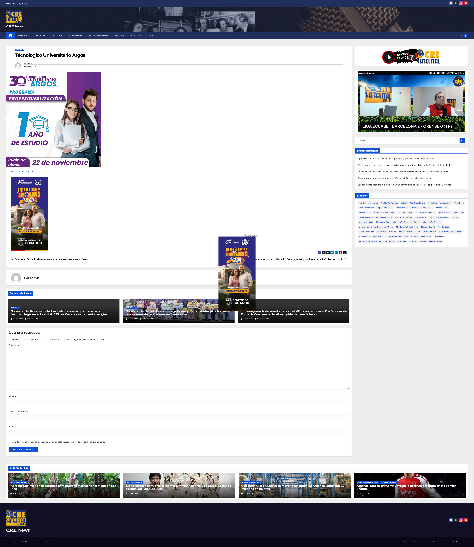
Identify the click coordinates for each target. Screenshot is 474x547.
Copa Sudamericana (385, 208)
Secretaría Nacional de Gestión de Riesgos (376, 241)
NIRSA (401, 232)
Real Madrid (439, 237)
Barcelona (432, 203)
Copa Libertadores (366, 208)
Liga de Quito (420, 217)
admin (30, 63)
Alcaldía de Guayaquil (389, 203)
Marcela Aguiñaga (366, 222)
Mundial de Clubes (366, 232)
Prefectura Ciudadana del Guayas (372, 237)
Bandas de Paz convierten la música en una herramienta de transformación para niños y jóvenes (404, 185)
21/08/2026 (18, 493)
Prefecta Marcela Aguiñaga (450, 232)
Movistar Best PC (428, 227)
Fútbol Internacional (389, 482)
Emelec (439, 208)
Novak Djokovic (413, 232)
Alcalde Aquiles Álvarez (368, 203)
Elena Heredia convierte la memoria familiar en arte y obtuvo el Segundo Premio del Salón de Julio (405, 165)
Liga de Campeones (403, 217)
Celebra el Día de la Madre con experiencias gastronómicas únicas (52, 259)
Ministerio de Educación (433, 222)
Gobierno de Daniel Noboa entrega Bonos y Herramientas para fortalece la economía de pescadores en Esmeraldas (178, 312)
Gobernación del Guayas (384, 212)
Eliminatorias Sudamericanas (422, 208)
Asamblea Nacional (417, 203)
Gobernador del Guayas (407, 212)
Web (11, 426)
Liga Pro (455, 217)
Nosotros (137, 35)
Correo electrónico (18, 411)
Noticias (23, 35)
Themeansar (51, 542)
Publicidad (20, 50)
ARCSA (404, 203)
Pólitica (58, 35)
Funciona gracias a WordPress (18, 542)
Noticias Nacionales (19, 482)
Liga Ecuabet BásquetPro (439, 217)
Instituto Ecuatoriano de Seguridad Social (375, 217)
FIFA (447, 208)
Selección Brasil (435, 241)
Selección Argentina (417, 241)
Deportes (40, 35)
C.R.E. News (14, 26)
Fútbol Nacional (365, 212)
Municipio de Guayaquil (386, 232)
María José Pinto (383, 222)
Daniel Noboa (402, 208)
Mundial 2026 (443, 227)
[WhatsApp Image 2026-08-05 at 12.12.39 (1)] (29, 213)
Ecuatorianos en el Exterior (367, 482)
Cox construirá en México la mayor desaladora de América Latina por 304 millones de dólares (403, 171)
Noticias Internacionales (251, 482)
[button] (461, 35)
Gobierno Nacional (427, 212)
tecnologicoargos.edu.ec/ (23, 171)
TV (151, 35)
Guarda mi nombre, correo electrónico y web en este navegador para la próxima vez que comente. (58, 442)
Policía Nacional (429, 232)
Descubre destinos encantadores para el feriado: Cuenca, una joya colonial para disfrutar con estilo (286, 259)
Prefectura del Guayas (398, 237)
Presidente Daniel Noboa (421, 237)
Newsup (40, 542)
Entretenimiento (98, 35)
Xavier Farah (33, 319)
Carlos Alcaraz (445, 203)
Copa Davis (459, 203)
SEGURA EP (401, 241)
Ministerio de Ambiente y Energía (406, 222)
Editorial (120, 35)
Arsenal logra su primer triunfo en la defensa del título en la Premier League (394, 178)
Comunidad (75, 35)
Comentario (15, 345)
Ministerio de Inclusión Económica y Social (376, 227)
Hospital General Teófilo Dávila (451, 212)
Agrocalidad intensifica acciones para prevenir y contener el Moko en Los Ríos (396, 158)
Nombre (13, 396)
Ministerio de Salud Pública (407, 227)
